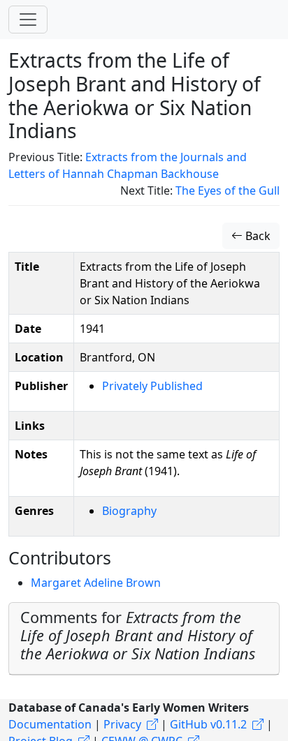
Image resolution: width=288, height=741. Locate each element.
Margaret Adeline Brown (96, 582)
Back (257, 236)
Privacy (122, 724)
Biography (129, 510)
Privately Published (152, 386)
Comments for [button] (137, 635)
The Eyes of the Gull (227, 190)
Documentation (50, 724)
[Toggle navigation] (28, 19)
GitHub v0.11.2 (208, 724)
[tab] (144, 639)
